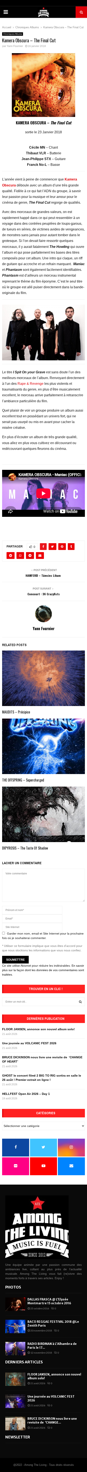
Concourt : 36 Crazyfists (43, 594)
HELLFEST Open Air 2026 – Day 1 (26, 1093)
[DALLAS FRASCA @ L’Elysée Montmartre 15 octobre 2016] (15, 1304)
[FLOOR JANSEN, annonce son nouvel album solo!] (15, 1379)
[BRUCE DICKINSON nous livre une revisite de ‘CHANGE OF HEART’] (15, 1423)
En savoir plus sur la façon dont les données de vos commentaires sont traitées (43, 970)
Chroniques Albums (12, 34)
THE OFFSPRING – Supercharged (23, 780)
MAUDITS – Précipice (16, 712)
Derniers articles (24, 1362)
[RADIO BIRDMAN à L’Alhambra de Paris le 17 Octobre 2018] (15, 1348)
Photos (13, 1287)
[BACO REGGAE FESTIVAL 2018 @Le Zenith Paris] (15, 1326)
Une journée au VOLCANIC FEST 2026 (29, 1043)
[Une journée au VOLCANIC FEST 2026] (15, 1401)
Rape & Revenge (31, 383)
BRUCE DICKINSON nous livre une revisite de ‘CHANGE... (52, 1420)
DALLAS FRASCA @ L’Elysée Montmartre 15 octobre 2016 (49, 1301)
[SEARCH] (80, 1001)
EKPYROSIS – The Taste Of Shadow (25, 848)
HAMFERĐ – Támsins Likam (43, 575)
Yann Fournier (15, 46)
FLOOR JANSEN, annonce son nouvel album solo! (38, 1029)
